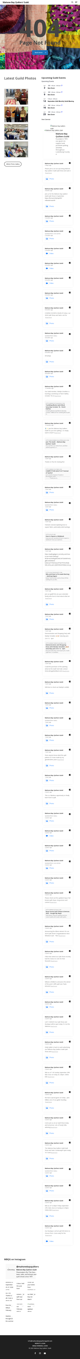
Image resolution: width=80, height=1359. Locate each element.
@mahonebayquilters (27, 1266)
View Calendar (45, 119)
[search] (72, 2)
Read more (48, 173)
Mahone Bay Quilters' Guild (16, 2)
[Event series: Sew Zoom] (61, 85)
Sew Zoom (51, 88)
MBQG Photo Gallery (13, 164)
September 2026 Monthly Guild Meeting (61, 101)
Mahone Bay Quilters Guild (62, 135)
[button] (76, 2)
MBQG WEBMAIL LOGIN (40, 1346)
